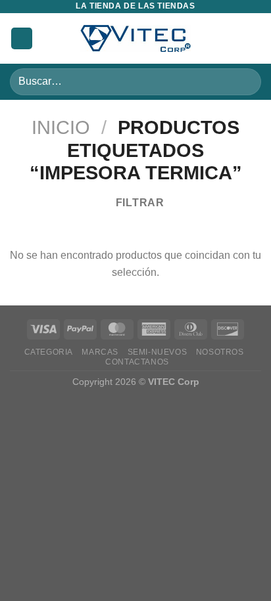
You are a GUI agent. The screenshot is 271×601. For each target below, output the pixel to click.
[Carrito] (254, 38)
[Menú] (21, 38)
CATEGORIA (49, 352)
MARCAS (100, 352)
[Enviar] (246, 82)
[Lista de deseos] (232, 38)
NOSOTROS (220, 352)
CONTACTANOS (137, 362)
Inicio (61, 127)
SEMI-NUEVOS (157, 352)
